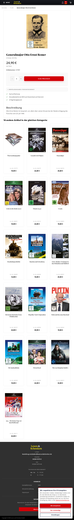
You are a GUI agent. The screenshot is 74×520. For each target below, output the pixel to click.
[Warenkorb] (70, 2)
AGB (39, 485)
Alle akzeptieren (55, 506)
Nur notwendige (55, 510)
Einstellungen (55, 515)
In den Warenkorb (44, 78)
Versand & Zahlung (28, 489)
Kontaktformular (27, 485)
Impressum (25, 492)
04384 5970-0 (37, 459)
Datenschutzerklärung (62, 500)
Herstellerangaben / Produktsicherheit (22, 89)
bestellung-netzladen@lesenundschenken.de (37, 454)
